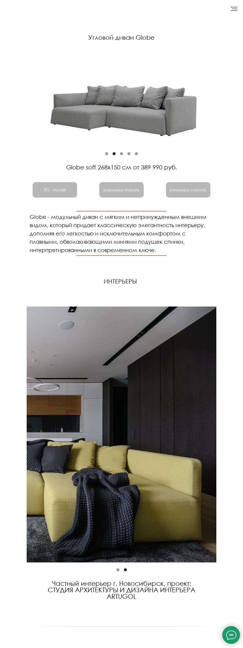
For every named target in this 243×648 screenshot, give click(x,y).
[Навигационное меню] (234, 9)
